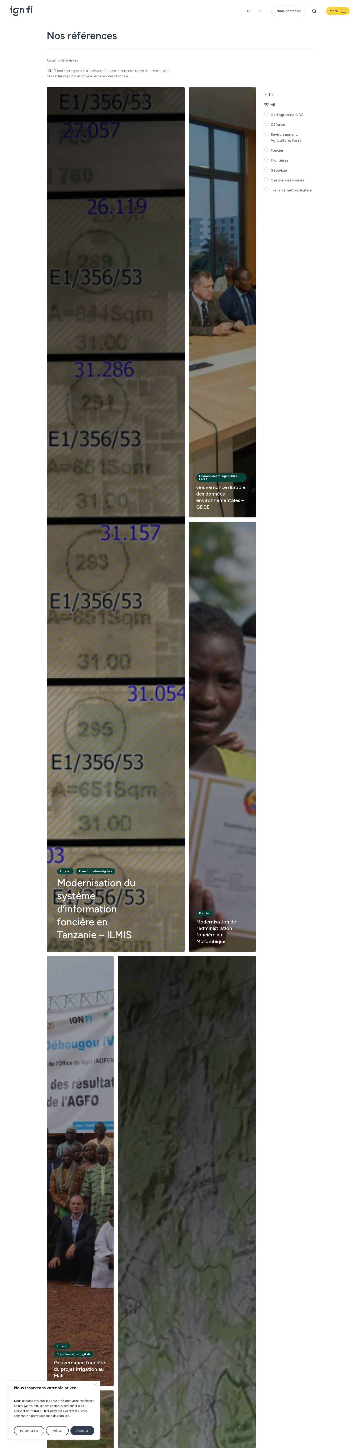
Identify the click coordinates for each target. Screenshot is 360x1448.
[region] (54, 1410)
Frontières (279, 160)
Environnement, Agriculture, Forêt (286, 137)
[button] (338, 11)
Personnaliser (29, 1431)
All (273, 104)
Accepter (82, 1431)
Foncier (277, 150)
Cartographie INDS (287, 114)
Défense (278, 124)
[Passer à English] (249, 11)
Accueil (52, 60)
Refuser (57, 1431)
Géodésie (279, 170)
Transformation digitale (291, 190)
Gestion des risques (287, 180)
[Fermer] (95, 1384)
